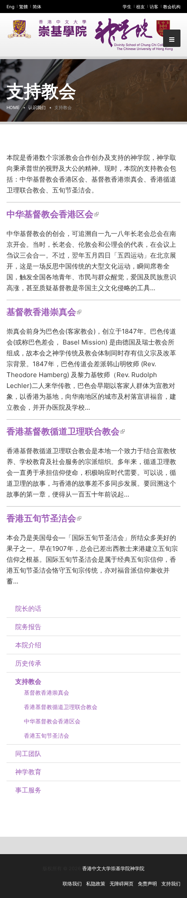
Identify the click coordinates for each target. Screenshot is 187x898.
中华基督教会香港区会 (53, 214)
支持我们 (170, 884)
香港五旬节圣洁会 (44, 518)
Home (13, 107)
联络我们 (72, 884)
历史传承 (28, 663)
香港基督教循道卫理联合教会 (66, 431)
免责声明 (147, 884)
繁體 (23, 6)
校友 (140, 6)
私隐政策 (95, 884)
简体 (37, 6)
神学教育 (28, 772)
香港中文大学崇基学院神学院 (113, 868)
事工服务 (28, 790)
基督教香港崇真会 (44, 312)
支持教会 (28, 681)
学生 (127, 6)
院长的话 (28, 608)
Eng (10, 6)
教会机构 (171, 6)
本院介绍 (28, 645)
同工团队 (28, 753)
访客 (154, 6)
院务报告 (28, 627)
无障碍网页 (122, 884)
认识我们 (37, 107)
